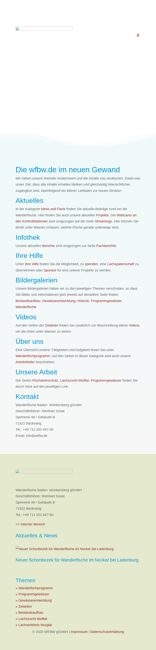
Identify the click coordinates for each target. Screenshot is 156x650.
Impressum (79, 632)
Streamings (103, 221)
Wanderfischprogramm (33, 356)
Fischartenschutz (45, 380)
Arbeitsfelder (25, 362)
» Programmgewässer (32, 594)
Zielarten (51, 325)
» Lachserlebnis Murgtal (34, 625)
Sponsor (50, 270)
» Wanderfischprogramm (34, 588)
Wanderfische (26, 307)
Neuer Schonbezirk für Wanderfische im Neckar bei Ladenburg (77, 559)
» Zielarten (24, 606)
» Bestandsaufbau (29, 612)
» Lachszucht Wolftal (31, 619)
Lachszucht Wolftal (74, 380)
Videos (134, 325)
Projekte (102, 215)
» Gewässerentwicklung (34, 600)
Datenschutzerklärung (107, 632)
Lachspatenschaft (120, 264)
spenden (91, 264)
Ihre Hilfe (32, 264)
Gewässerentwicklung (59, 301)
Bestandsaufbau (28, 301)
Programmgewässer (106, 301)
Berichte (48, 246)
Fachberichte (106, 246)
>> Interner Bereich (30, 524)
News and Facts (53, 209)
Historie (83, 301)
